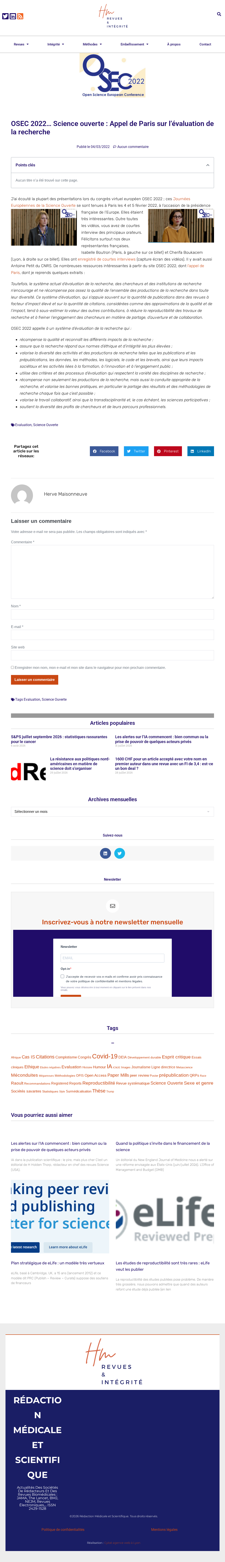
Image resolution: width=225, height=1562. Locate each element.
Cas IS (28, 1057)
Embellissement (132, 44)
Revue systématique (133, 1083)
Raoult (17, 1083)
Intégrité (53, 44)
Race (203, 1075)
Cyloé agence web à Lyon (122, 1542)
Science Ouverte (45, 425)
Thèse (98, 1091)
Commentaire (22, 542)
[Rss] (20, 16)
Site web (18, 647)
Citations (45, 1057)
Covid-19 (105, 1056)
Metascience (184, 1067)
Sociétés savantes (26, 1091)
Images (126, 1067)
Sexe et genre (198, 1082)
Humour (99, 1067)
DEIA (122, 1057)
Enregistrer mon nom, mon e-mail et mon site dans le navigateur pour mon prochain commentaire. (90, 667)
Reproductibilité (98, 1083)
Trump (110, 1091)
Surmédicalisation (78, 1091)
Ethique (31, 1066)
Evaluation (23, 425)
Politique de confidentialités (63, 1530)
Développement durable (144, 1057)
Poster (154, 1075)
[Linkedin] (13, 16)
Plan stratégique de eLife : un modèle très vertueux (57, 1263)
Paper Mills (118, 1075)
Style (62, 1091)
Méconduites (24, 1075)
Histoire (87, 1067)
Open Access (96, 1075)
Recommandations (37, 1083)
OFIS (80, 1075)
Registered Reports (66, 1083)
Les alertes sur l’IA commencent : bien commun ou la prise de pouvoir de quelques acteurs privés (161, 739)
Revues (19, 44)
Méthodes (90, 44)
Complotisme (66, 1057)
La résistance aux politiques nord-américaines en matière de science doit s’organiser (80, 764)
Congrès (84, 1057)
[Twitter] (5, 16)
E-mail (17, 627)
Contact (205, 44)
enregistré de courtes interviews (107, 259)
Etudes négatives (50, 1067)
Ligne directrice (163, 1067)
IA (109, 1066)
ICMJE (116, 1067)
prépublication (174, 1075)
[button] (219, 14)
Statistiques (50, 1091)
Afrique (16, 1057)
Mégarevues (46, 1075)
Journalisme (141, 1067)
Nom (16, 606)
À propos (174, 44)
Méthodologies (65, 1075)
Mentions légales (164, 1530)
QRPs (194, 1075)
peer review (139, 1075)
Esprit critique (176, 1056)
